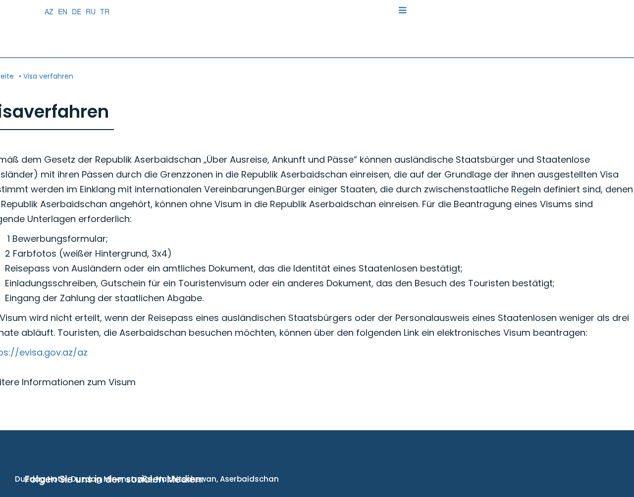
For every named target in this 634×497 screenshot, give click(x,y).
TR (104, 11)
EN (62, 11)
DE (76, 11)
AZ (49, 11)
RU (91, 11)
